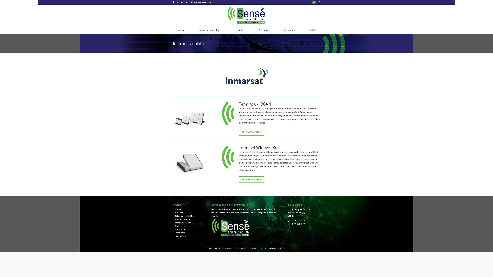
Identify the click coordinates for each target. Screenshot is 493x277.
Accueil (178, 209)
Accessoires (180, 229)
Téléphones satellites (184, 216)
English (313, 29)
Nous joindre (180, 236)
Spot (177, 226)
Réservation (180, 232)
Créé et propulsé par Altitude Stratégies (269, 248)
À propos (179, 212)
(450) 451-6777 (297, 220)
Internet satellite (182, 219)
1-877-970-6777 (182, 2)
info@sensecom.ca (202, 2)
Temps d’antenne (183, 222)
